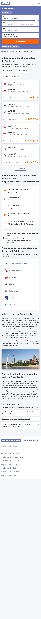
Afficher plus (20, 168)
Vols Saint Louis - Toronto (9, 464)
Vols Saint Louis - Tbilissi (9, 475)
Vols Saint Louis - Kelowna (10, 472)
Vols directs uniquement (11, 76)
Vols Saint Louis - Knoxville (10, 461)
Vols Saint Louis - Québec (9, 468)
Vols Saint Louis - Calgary (9, 446)
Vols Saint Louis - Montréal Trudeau (13, 450)
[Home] (5, 3)
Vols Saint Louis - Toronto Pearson (12, 457)
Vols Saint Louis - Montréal (10, 453)
